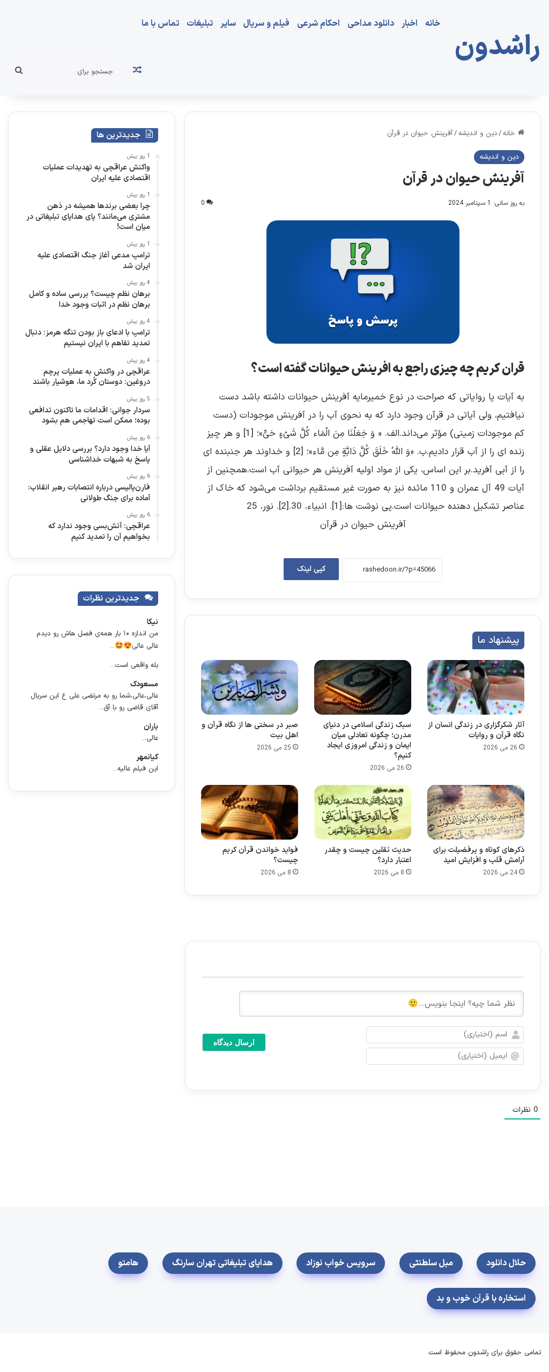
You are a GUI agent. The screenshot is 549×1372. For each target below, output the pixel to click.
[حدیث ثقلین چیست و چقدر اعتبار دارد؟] (362, 812)
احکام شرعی (318, 23)
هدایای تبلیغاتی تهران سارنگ (222, 1263)
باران (151, 726)
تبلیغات (200, 23)
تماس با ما (160, 23)
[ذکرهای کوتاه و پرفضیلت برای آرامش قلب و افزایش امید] (475, 812)
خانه (432, 23)
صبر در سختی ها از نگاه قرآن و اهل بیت (250, 730)
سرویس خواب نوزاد (340, 1263)
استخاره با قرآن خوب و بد (481, 1298)
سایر (228, 23)
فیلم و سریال (266, 23)
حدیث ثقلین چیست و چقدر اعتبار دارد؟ (367, 855)
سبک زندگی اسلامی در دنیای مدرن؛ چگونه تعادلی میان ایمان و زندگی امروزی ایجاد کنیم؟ (367, 740)
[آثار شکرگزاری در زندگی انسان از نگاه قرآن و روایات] (475, 687)
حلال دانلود (506, 1263)
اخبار (410, 23)
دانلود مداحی (370, 23)
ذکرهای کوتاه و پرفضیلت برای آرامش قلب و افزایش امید (478, 855)
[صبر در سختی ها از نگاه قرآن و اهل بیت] (249, 687)
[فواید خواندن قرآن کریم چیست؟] (249, 812)
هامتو (128, 1263)
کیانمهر (147, 757)
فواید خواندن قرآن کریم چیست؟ (260, 855)
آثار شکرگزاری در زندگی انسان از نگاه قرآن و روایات (476, 730)
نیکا (152, 622)
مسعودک (144, 684)
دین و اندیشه (477, 133)
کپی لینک (311, 569)
